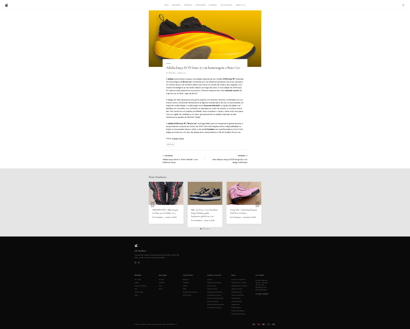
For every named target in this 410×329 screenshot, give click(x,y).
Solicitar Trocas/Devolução (215, 298)
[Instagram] (135, 262)
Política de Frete (212, 289)
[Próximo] (257, 204)
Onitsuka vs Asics (236, 292)
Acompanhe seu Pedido (214, 307)
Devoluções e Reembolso (214, 292)
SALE (167, 5)
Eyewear (213, 5)
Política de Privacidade (214, 282)
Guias (233, 275)
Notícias (170, 144)
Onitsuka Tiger (139, 292)
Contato (209, 279)
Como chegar (262, 294)
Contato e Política (214, 275)
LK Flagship (260, 275)
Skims (160, 289)
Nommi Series (187, 295)
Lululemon (162, 282)
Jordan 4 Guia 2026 (237, 295)
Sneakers (176, 5)
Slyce (160, 286)
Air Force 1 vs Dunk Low (238, 279)
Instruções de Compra (214, 295)
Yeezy (136, 295)
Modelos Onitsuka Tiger (238, 314)
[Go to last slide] (152, 204)
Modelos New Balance (238, 311)
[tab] (200, 228)
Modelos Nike (235, 304)
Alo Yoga (161, 279)
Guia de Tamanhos (212, 301)
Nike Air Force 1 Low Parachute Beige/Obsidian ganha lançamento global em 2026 (204, 213)
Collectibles (226, 5)
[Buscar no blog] (403, 5)
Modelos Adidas (236, 307)
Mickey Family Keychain (190, 292)
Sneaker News (178, 138)
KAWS (184, 289)
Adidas (168, 63)
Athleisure (201, 5)
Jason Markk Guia (236, 301)
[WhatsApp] (139, 262)
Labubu (185, 286)
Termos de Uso (211, 286)
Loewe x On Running (141, 286)
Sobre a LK (241, 5)
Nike (136, 289)
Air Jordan (138, 279)
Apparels (188, 5)
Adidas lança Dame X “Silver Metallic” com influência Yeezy (180, 159)
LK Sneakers (172, 73)
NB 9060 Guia (235, 298)
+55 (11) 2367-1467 (261, 290)
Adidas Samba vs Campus (239, 286)
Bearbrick (186, 279)
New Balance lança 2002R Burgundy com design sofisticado (229, 159)
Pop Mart (185, 282)
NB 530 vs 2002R (236, 289)
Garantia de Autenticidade (215, 304)
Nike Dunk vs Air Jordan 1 (238, 282)
